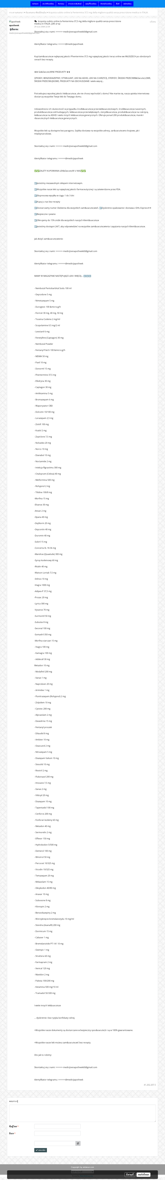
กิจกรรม (61, 3)
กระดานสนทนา (16, 12)
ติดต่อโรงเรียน (106, 3)
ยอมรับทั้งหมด (143, 1174)
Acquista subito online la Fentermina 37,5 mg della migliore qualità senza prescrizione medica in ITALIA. (98, 12)
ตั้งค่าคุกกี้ (130, 1174)
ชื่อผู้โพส (14, 1126)
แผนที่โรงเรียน (90, 3)
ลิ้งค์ (117, 3)
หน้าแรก (35, 3)
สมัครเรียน (127, 3)
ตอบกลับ (41, 1150)
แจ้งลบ (153, 21)
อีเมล (12, 1133)
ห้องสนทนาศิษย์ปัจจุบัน (36, 12)
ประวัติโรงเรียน (48, 3)
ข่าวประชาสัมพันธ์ (74, 3)
